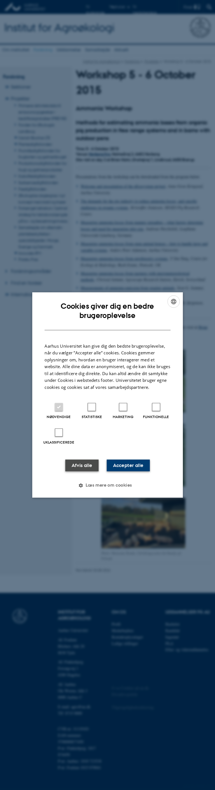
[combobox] (173, 301)
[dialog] (107, 395)
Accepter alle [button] (128, 465)
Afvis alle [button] (82, 465)
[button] (107, 485)
